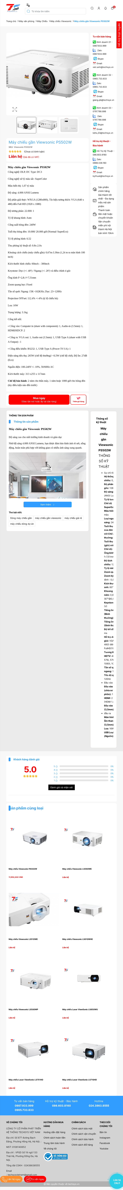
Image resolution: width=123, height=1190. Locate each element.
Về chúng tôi (50, 1148)
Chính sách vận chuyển (84, 1133)
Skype (101, 58)
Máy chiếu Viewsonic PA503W (23, 869)
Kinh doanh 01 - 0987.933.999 (102, 44)
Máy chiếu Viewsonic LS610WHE (77, 939)
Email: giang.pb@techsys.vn (103, 98)
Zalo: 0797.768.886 (99, 118)
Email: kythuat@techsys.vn (103, 174)
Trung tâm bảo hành (54, 1143)
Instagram (105, 1137)
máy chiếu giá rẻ (73, 518)
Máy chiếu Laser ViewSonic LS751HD (26, 1079)
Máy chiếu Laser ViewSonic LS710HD (79, 1079)
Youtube (104, 1148)
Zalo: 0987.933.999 (99, 52)
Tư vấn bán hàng (102, 36)
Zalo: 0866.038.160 (99, 161)
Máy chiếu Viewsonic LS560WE (77, 869)
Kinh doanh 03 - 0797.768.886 (103, 110)
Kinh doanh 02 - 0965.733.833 (103, 77)
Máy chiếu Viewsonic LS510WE (23, 939)
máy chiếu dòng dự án (22, 523)
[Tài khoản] (98, 8)
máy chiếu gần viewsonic (48, 518)
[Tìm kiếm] (92, 8)
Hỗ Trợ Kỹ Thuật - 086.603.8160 (103, 153)
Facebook (105, 1143)
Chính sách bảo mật (82, 1128)
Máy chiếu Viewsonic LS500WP (23, 1009)
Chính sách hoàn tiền (54, 1137)
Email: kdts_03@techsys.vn (103, 131)
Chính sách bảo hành (83, 1139)
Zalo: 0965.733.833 (100, 85)
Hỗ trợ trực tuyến (119, 35)
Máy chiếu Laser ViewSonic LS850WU (80, 1009)
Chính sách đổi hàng (82, 1144)
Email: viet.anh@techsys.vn (103, 65)
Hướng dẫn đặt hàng (54, 1132)
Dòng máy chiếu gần (21, 518)
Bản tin (103, 1132)
